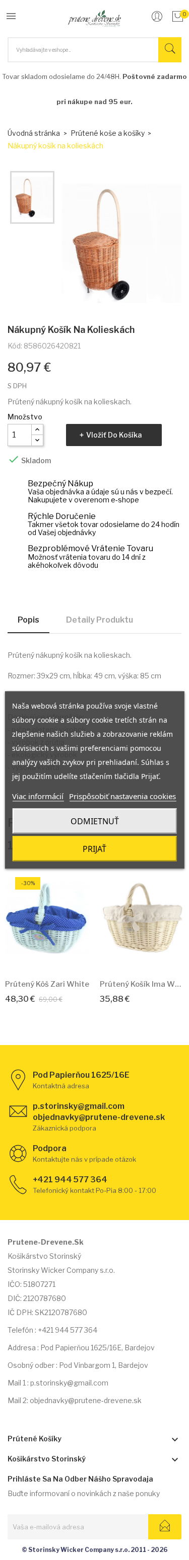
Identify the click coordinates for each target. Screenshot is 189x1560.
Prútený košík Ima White (142, 984)
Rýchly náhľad (58, 956)
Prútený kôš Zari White (47, 984)
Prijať (94, 848)
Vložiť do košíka (114, 434)
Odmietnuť (95, 821)
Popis (28, 620)
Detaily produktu (99, 620)
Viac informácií (38, 796)
